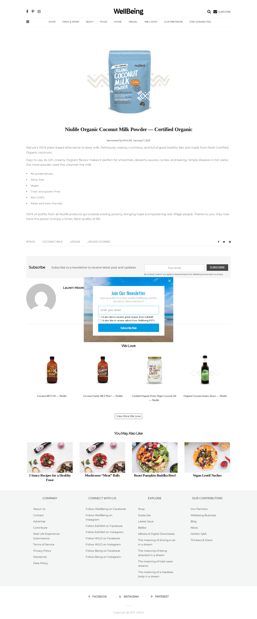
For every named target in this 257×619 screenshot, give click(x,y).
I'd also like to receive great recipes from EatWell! (127, 317)
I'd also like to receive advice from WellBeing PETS (128, 320)
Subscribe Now (128, 328)
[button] (128, 292)
